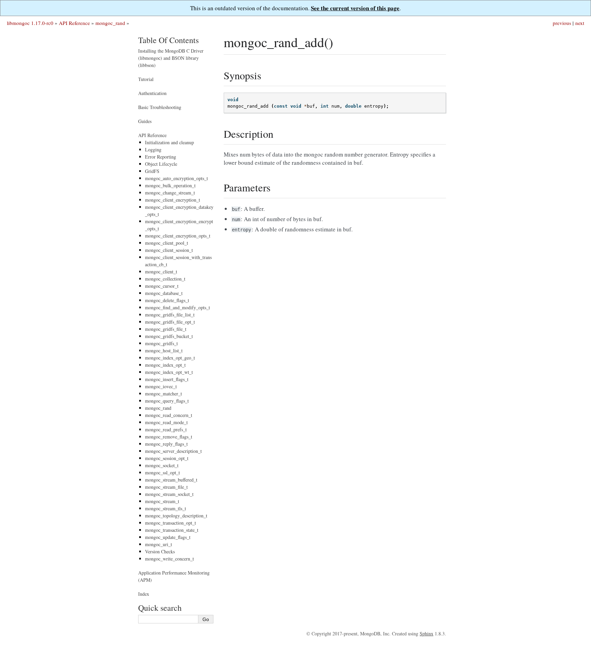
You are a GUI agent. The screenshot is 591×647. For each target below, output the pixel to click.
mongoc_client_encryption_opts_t (177, 235)
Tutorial (146, 79)
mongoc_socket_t (162, 465)
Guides (145, 121)
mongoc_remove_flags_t (168, 436)
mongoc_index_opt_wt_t (169, 372)
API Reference (74, 22)
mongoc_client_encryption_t (172, 200)
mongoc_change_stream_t (170, 192)
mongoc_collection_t (165, 278)
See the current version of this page (355, 8)
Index (143, 594)
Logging (153, 149)
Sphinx (426, 633)
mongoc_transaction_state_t (171, 530)
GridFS (152, 171)
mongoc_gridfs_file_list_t (170, 314)
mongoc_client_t (161, 271)
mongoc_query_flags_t (167, 400)
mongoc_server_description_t (173, 451)
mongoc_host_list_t (164, 350)
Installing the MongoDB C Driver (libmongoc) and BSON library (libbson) (170, 58)
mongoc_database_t (164, 293)
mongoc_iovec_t (161, 386)
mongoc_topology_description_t (176, 515)
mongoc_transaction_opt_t (170, 523)
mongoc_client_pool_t (166, 243)
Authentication (152, 93)
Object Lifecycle (161, 164)
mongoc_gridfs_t (161, 343)
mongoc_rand (110, 22)
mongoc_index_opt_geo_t (170, 357)
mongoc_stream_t (162, 501)
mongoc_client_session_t (169, 250)
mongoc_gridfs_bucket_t (169, 336)
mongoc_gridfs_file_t (165, 329)
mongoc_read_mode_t (166, 422)
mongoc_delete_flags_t (167, 300)
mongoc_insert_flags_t (166, 379)
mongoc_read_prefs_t (166, 429)
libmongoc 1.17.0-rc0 (30, 22)
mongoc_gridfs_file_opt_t (170, 322)
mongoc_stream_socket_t (169, 494)
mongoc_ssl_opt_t (162, 472)
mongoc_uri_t (158, 544)
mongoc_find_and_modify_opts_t (177, 307)
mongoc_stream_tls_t (165, 508)
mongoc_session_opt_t (166, 458)
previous (562, 22)
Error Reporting (160, 156)
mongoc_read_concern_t (168, 415)
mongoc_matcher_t (163, 393)
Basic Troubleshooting (159, 107)
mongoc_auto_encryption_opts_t (176, 178)
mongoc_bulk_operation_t (170, 185)
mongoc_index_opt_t (165, 365)
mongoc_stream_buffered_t (171, 479)
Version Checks (160, 551)
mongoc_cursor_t (162, 286)
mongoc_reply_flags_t (166, 444)
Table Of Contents (168, 40)
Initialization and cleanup (169, 142)
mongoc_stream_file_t (166, 487)
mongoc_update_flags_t (168, 537)
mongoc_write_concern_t (169, 558)
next (579, 22)
